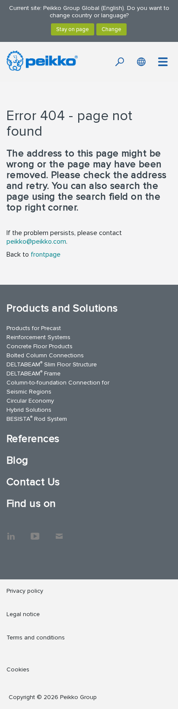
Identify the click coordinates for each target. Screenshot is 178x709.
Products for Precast (33, 328)
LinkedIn (10, 532)
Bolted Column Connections (45, 355)
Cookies (17, 669)
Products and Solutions (62, 308)
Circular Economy (30, 400)
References (33, 438)
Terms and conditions (35, 637)
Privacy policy (24, 591)
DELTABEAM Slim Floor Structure (51, 364)
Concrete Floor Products (39, 346)
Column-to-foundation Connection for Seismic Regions (57, 387)
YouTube (35, 532)
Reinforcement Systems (38, 337)
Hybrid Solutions (28, 409)
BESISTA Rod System (36, 418)
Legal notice (23, 614)
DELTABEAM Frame (33, 373)
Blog (17, 460)
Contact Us (33, 482)
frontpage (45, 254)
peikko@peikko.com (36, 241)
